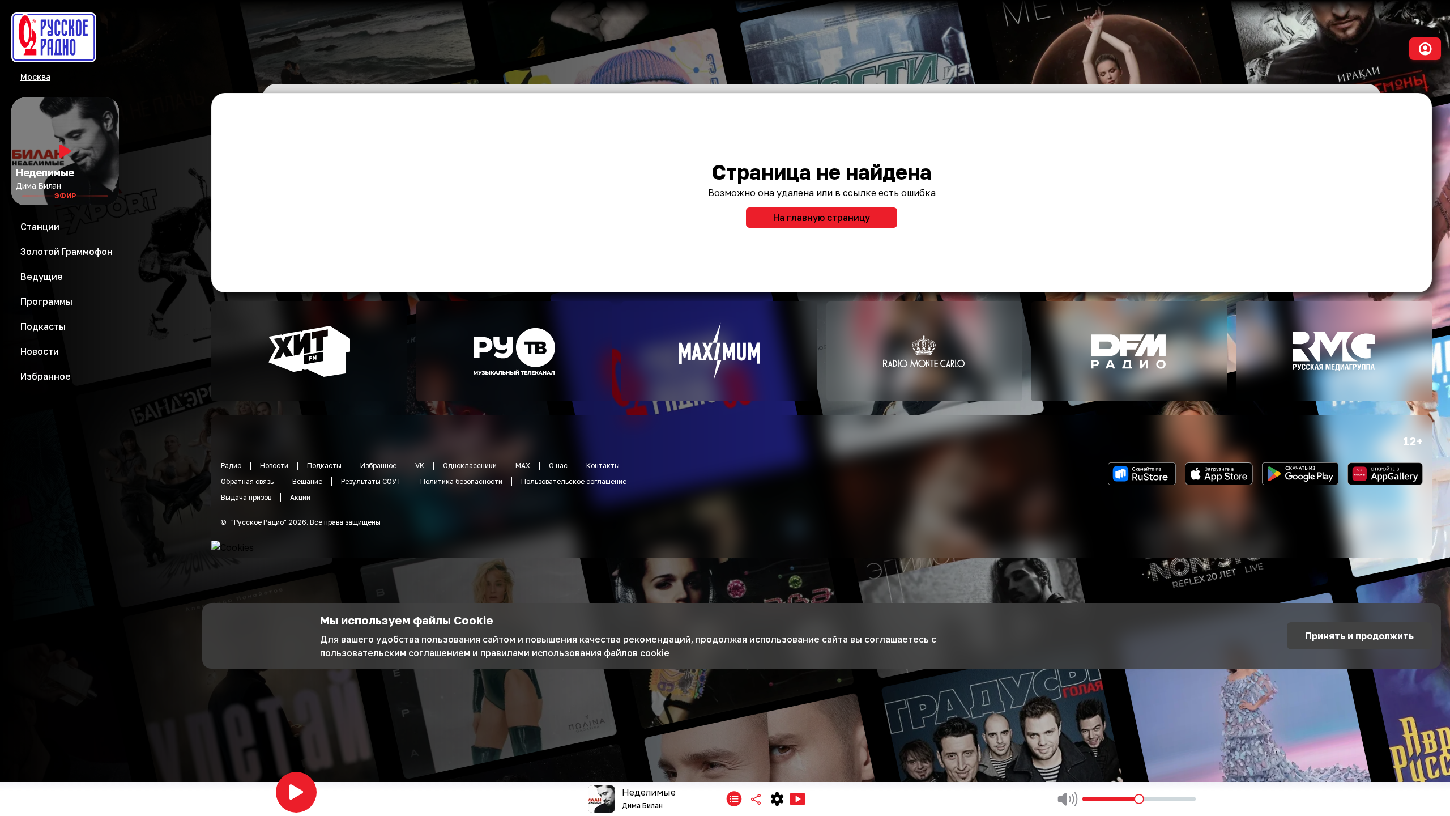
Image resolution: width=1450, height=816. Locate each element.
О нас (558, 465)
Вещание (307, 481)
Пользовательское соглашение (573, 481)
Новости (274, 465)
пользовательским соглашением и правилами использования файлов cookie (494, 652)
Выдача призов (246, 497)
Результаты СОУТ (371, 481)
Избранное (378, 465)
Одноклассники (470, 465)
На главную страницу (821, 217)
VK (419, 465)
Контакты (603, 465)
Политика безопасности (461, 481)
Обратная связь (247, 481)
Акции (300, 497)
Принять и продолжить (1359, 635)
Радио (231, 465)
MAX (522, 465)
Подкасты (324, 465)
